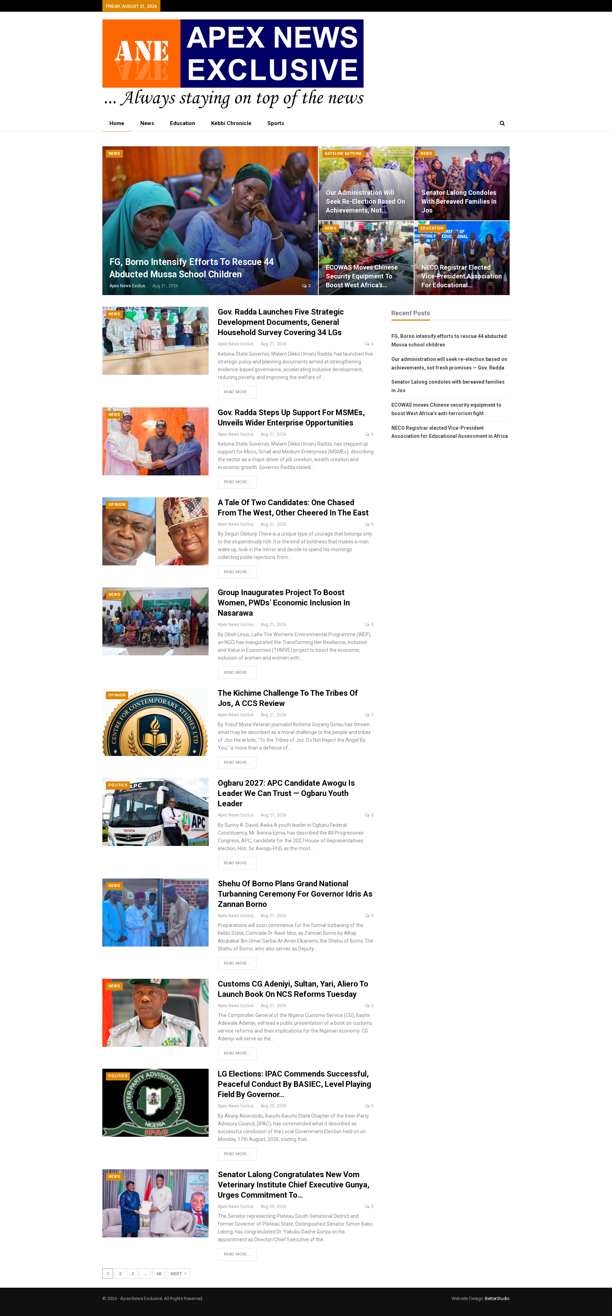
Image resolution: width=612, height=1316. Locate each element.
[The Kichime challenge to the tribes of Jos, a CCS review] (155, 722)
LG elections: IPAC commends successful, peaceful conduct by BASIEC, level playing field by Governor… (294, 1084)
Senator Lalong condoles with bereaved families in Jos (459, 201)
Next (177, 1273)
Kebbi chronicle (231, 123)
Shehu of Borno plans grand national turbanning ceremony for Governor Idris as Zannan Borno (295, 894)
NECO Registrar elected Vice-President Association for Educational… (461, 276)
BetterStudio (497, 1298)
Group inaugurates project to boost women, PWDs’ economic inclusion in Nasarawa (284, 602)
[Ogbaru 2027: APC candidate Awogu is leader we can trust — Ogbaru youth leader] (155, 812)
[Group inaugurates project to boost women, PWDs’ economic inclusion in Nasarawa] (155, 621)
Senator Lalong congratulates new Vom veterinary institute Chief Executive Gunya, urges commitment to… (293, 1184)
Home (116, 123)
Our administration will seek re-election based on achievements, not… (365, 201)
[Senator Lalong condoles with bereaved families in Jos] (462, 183)
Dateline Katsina (343, 153)
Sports (275, 123)
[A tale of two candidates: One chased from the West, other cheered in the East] (155, 531)
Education (182, 123)
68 (158, 1273)
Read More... (237, 392)
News (147, 123)
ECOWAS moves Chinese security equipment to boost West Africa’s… (362, 276)
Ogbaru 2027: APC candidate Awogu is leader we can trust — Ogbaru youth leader (286, 793)
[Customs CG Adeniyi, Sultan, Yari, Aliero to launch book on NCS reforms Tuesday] (155, 1013)
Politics (118, 785)
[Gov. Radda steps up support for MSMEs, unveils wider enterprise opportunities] (155, 441)
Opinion (117, 504)
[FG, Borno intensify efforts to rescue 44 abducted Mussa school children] (210, 220)
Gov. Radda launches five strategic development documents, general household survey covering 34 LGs (281, 322)
